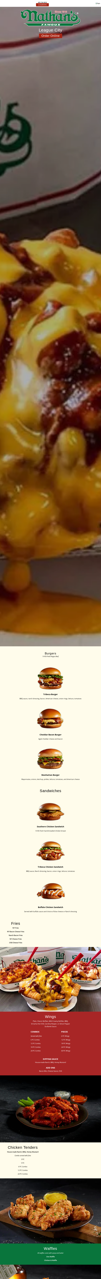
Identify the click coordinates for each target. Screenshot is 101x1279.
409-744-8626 (42, 2)
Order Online (50, 35)
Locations (42, 5)
